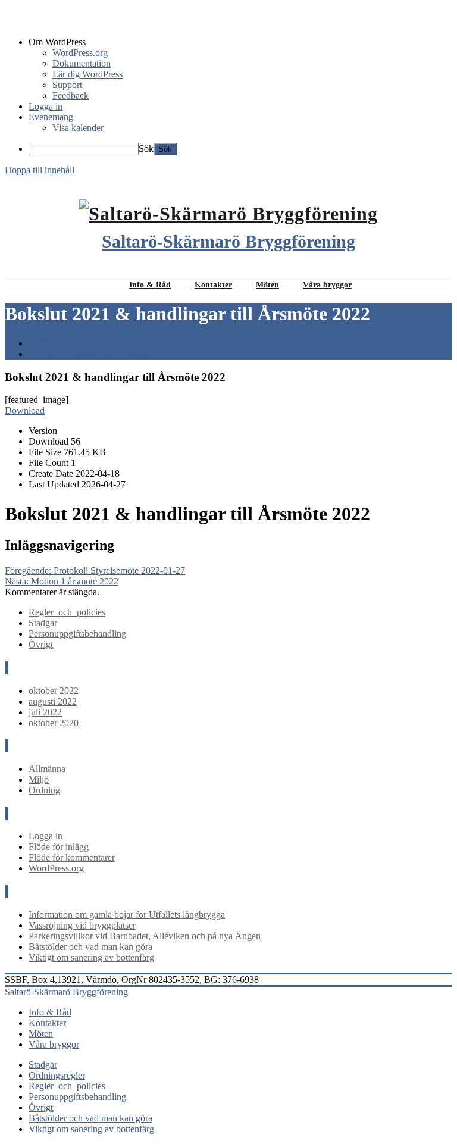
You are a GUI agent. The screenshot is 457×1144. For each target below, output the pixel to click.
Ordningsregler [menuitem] (57, 1075)
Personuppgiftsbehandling (77, 634)
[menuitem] (240, 42)
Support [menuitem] (67, 85)
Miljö (39, 779)
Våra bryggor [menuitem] (54, 1044)
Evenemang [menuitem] (51, 117)
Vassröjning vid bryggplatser (82, 925)
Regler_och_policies (67, 612)
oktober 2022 (54, 691)
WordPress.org (56, 868)
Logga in (45, 836)
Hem (38, 343)
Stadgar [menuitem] (43, 1064)
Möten (267, 284)
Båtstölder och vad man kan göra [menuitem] (90, 1118)
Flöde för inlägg (59, 847)
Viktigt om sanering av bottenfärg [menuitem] (91, 1129)
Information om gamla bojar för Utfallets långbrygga (127, 914)
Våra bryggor (327, 284)
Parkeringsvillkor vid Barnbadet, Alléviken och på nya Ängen (145, 936)
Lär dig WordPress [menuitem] (87, 74)
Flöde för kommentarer (72, 857)
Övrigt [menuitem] (41, 1107)
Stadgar (43, 623)
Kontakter (213, 284)
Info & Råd (150, 284)
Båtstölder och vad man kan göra (90, 947)
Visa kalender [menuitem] (78, 128)
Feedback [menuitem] (70, 95)
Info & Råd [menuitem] (50, 1012)
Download (25, 410)
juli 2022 (45, 712)
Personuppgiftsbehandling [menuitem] (77, 1097)
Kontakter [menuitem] (47, 1023)
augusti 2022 (53, 701)
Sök (146, 148)
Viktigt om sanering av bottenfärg (91, 957)
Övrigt (41, 644)
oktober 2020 (54, 723)
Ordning (44, 790)
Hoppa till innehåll (39, 170)
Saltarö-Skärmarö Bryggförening (228, 241)
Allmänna (47, 769)
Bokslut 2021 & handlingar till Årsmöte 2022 (114, 354)
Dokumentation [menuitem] (81, 63)
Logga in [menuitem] (45, 106)
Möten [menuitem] (41, 1034)
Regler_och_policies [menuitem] (67, 1086)
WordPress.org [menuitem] (80, 53)
